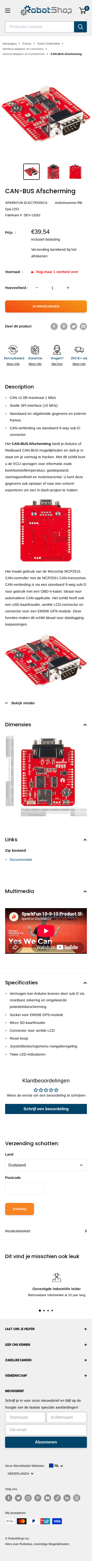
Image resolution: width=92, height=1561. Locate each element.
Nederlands (19, 1473)
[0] (82, 11)
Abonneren (46, 1442)
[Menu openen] (7, 11)
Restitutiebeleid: (18, 1231)
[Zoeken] (80, 26)
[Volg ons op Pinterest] (37, 1497)
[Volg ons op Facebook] (8, 1497)
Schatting (19, 1209)
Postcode (13, 1178)
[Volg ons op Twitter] (18, 1497)
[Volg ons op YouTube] (47, 1497)
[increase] (68, 287)
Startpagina (10, 43)
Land (9, 1154)
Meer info (13, 364)
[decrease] (36, 287)
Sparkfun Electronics (26, 203)
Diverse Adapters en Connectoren (24, 53)
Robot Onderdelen (48, 43)
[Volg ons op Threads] (76, 1497)
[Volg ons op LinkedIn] (67, 1497)
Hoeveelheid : (16, 288)
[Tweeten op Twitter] (73, 326)
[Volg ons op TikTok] (57, 1497)
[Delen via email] (83, 326)
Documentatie (21, 859)
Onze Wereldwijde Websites (24, 1466)
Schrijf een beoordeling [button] (46, 1109)
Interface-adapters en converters (23, 48)
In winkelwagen (46, 306)
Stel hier (57, 364)
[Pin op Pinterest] (63, 326)
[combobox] (39, 26)
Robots (26, 43)
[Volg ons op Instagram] (28, 1497)
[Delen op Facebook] (54, 326)
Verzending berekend (48, 249)
